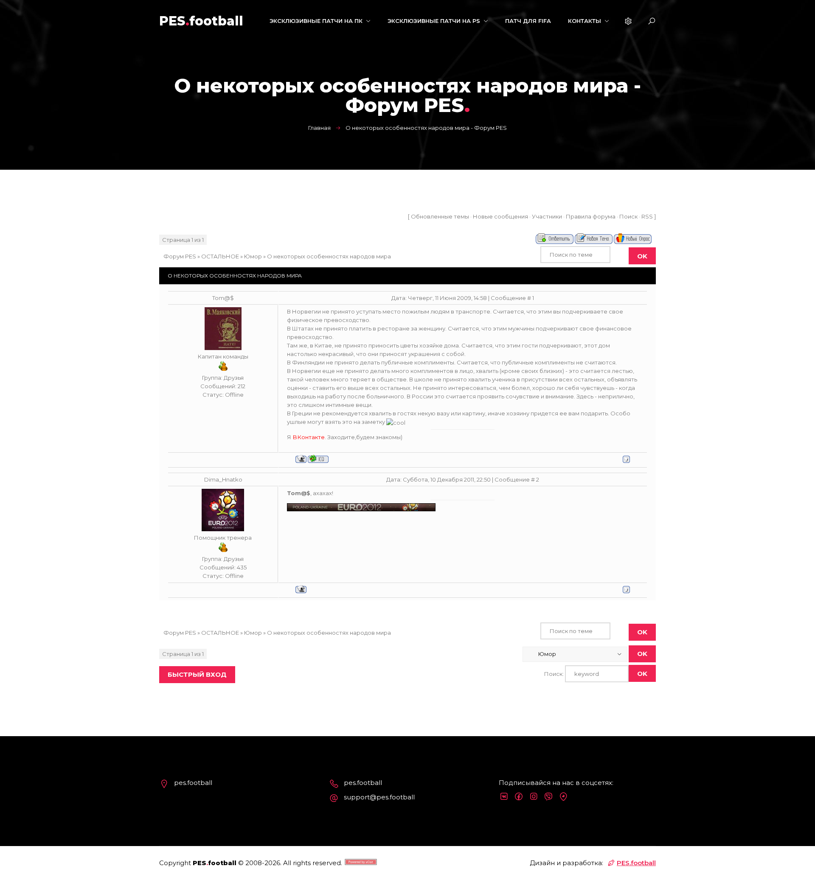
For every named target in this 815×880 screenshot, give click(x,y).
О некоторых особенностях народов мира (329, 256)
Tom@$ (223, 297)
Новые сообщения (500, 216)
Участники (547, 216)
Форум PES (179, 256)
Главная (319, 127)
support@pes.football (379, 797)
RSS (647, 216)
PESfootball (201, 21)
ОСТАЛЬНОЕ (220, 256)
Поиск (628, 216)
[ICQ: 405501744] (318, 459)
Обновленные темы (440, 216)
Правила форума (590, 216)
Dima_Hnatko (223, 479)
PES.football (636, 863)
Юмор (253, 256)
